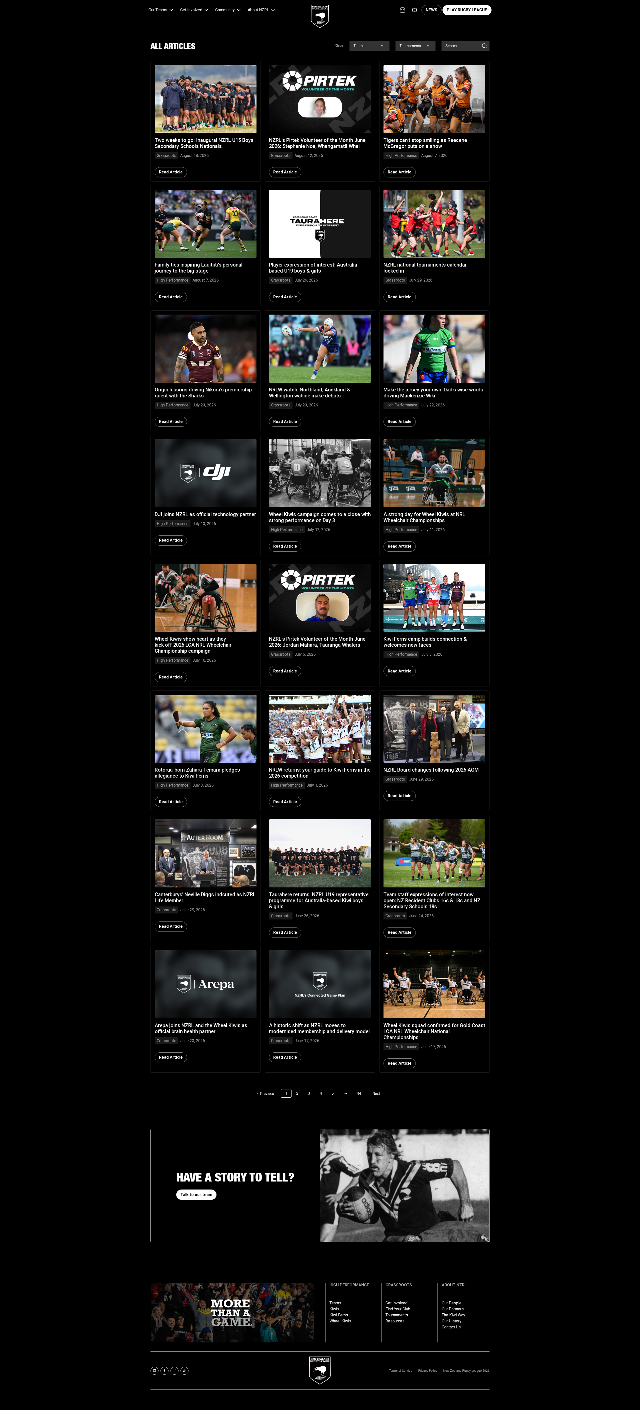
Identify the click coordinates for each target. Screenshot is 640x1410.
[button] (161, 10)
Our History (452, 1321)
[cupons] (414, 10)
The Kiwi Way (453, 1315)
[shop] (402, 10)
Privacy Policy (427, 1370)
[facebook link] (164, 1371)
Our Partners (453, 1309)
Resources (395, 1321)
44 (359, 1093)
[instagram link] (174, 1371)
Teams (335, 1303)
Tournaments (397, 1315)
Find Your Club (398, 1309)
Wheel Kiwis (340, 1321)
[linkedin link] (154, 1371)
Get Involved (397, 1303)
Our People (452, 1303)
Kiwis (334, 1309)
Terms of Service (400, 1370)
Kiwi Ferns (339, 1315)
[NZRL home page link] (320, 12)
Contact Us (451, 1327)
